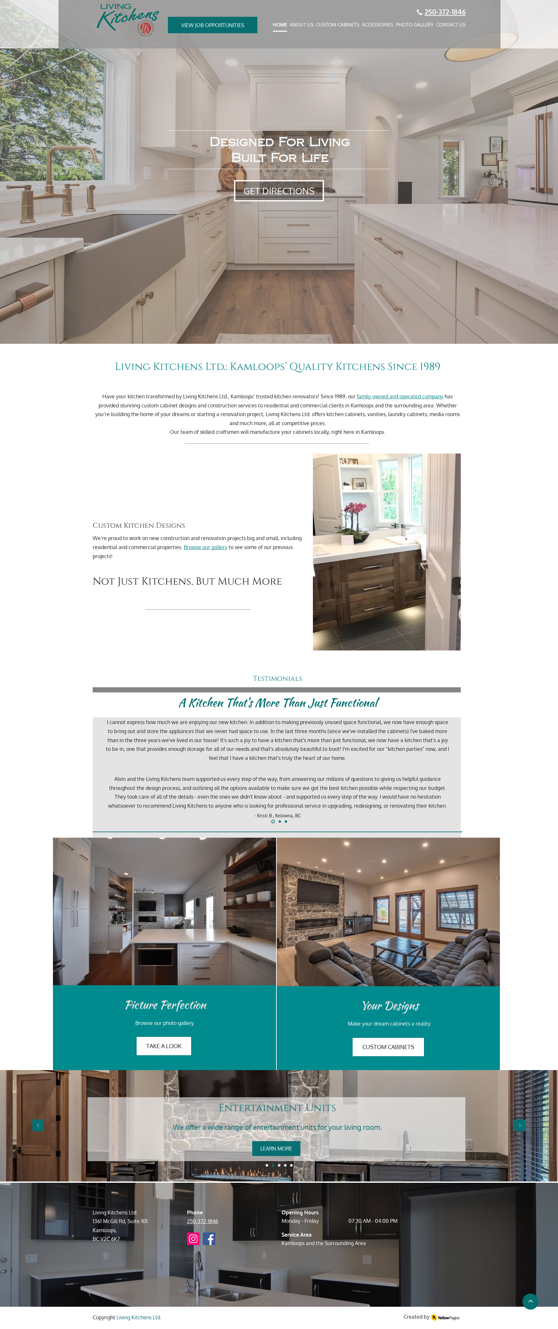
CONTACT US (451, 25)
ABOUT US (302, 25)
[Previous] (35, 754)
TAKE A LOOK (163, 1045)
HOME (280, 25)
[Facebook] (209, 1238)
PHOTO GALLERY (415, 25)
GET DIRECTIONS (279, 191)
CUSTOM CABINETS (337, 25)
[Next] (523, 754)
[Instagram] (193, 1238)
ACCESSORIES (377, 25)
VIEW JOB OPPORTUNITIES (212, 25)
